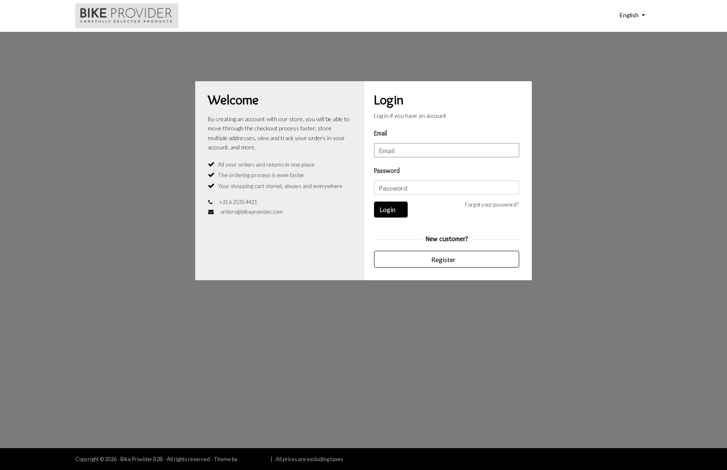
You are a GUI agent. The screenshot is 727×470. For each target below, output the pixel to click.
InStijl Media (253, 459)
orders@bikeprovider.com (251, 211)
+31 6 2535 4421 (238, 202)
